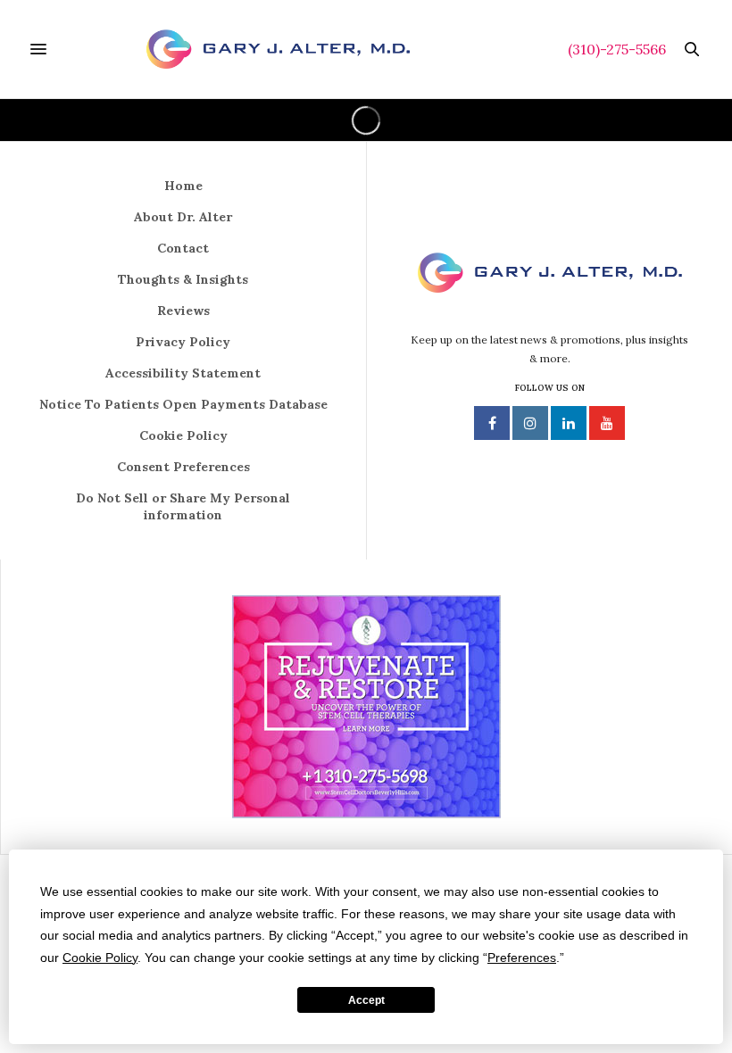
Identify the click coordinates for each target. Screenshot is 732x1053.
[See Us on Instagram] (530, 423)
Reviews (183, 311)
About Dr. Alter (183, 217)
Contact (183, 248)
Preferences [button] (521, 957)
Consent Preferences (183, 467)
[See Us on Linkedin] (568, 423)
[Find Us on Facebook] (492, 423)
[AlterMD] (278, 49)
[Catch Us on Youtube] (607, 423)
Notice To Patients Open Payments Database (183, 404)
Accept (366, 1000)
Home (183, 186)
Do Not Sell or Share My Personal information (183, 506)
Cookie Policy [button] (99, 957)
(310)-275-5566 (617, 49)
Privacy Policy (183, 342)
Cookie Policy (183, 435)
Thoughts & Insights (183, 279)
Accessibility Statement (183, 373)
